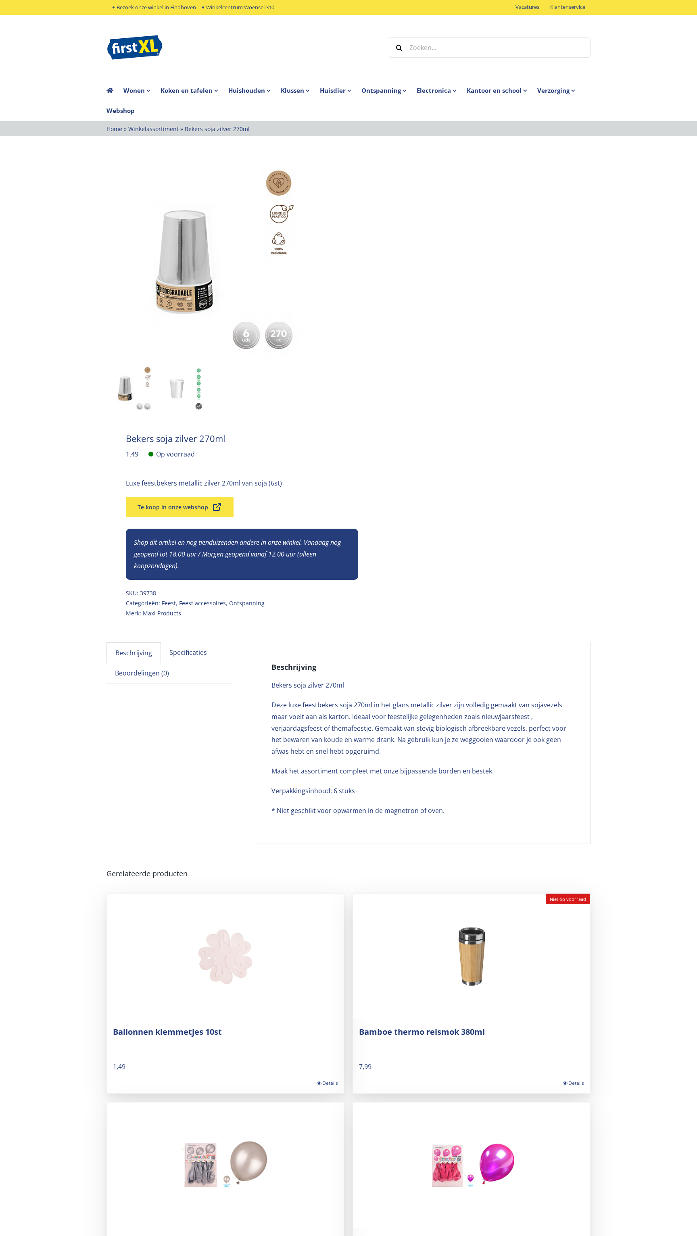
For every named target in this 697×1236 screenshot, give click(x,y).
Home (114, 129)
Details (330, 1083)
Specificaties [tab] (188, 652)
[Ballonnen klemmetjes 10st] (225, 956)
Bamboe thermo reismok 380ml (422, 1031)
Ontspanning (247, 603)
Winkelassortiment (153, 129)
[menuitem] (142, 90)
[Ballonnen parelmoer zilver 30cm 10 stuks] (225, 1165)
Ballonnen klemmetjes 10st (167, 1031)
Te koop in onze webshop (173, 507)
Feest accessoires (202, 603)
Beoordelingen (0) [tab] (142, 673)
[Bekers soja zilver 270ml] (207, 261)
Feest (169, 603)
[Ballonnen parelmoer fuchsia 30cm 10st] (471, 1165)
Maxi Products (162, 613)
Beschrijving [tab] (133, 652)
